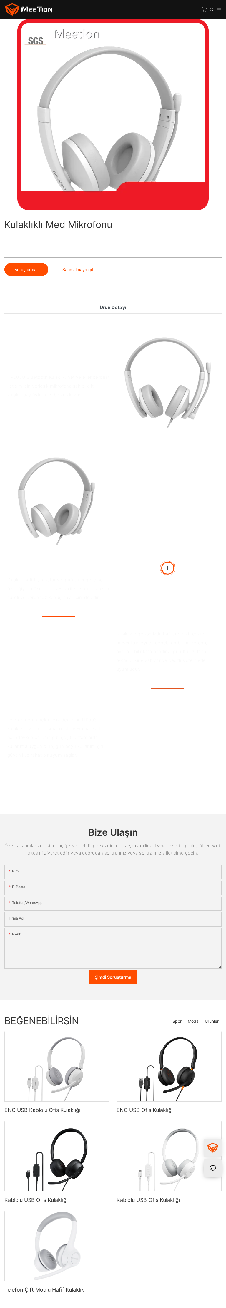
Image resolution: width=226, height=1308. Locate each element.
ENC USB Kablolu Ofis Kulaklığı (42, 1110)
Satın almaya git (77, 269)
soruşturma (26, 269)
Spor (177, 1021)
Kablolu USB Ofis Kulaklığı (36, 1200)
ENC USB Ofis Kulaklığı (145, 1110)
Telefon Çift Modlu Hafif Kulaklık (44, 1290)
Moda (193, 1021)
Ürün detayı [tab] (113, 307)
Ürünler (212, 1021)
